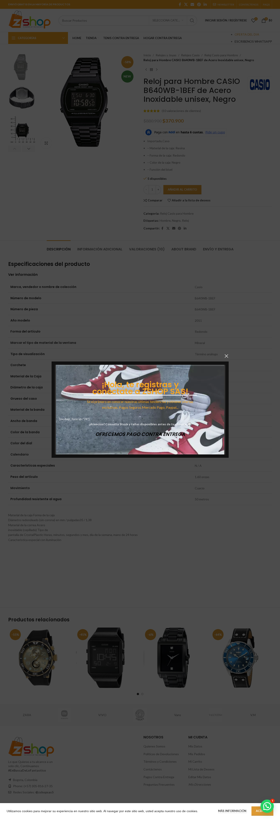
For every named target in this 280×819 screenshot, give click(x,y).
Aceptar (262, 811)
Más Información (232, 811)
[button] (267, 806)
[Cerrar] (226, 355)
